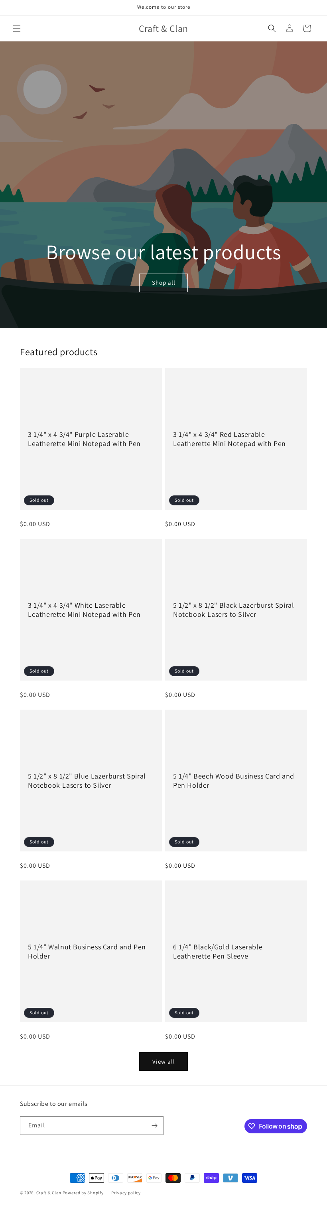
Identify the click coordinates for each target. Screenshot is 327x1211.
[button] (17, 28)
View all (163, 1061)
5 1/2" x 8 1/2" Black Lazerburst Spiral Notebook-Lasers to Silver (233, 610)
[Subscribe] (154, 1125)
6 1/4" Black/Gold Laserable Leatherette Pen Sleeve (217, 951)
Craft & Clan (48, 1192)
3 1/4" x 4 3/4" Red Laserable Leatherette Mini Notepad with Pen (229, 439)
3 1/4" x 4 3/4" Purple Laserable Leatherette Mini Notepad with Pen (84, 439)
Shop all (163, 283)
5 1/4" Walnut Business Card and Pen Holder (87, 951)
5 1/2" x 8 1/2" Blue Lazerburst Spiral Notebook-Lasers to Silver (87, 780)
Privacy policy (126, 1192)
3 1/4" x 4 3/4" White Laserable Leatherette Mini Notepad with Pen (84, 610)
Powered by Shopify (83, 1192)
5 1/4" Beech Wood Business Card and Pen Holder (233, 780)
